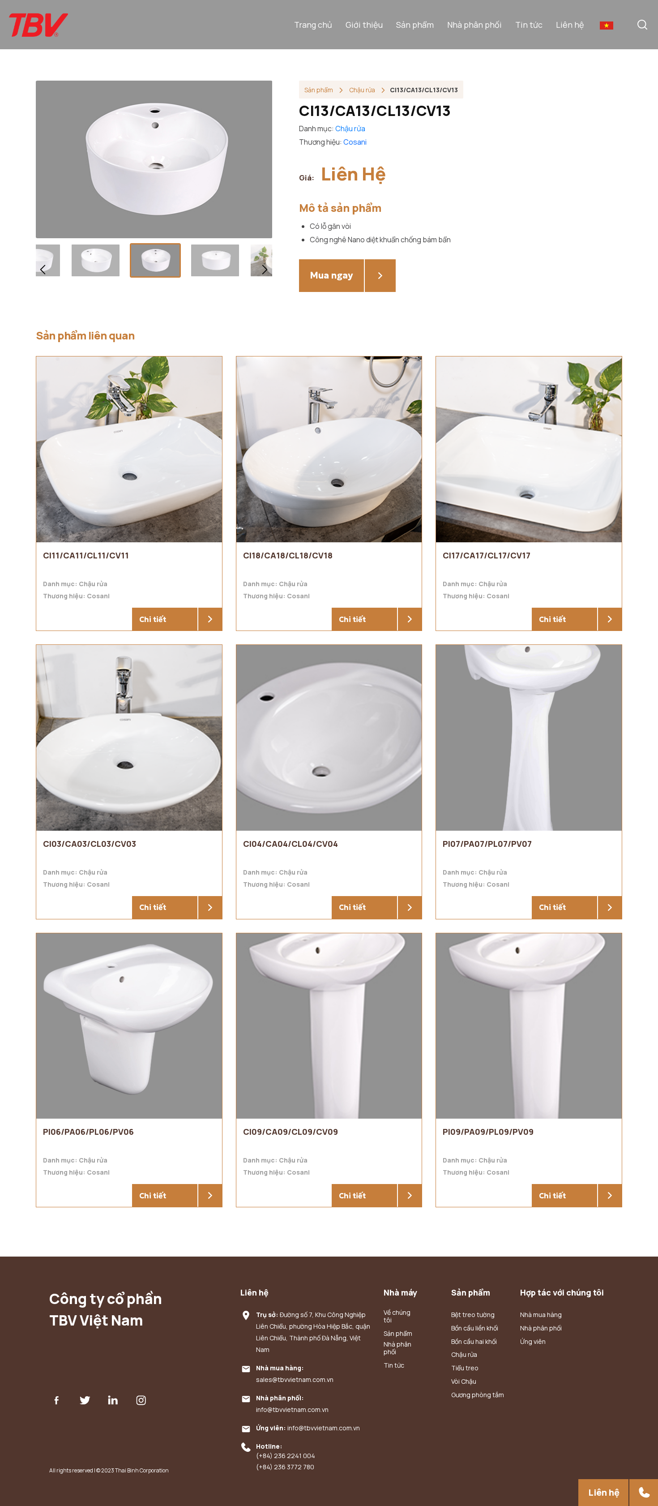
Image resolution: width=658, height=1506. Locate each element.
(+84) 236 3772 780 (285, 1467)
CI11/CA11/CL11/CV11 (86, 555)
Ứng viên (533, 1342)
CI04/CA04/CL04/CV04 (290, 843)
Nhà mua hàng (541, 1315)
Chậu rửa (362, 90)
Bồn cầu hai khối (474, 1342)
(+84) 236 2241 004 (285, 1456)
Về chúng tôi (397, 1316)
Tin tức (529, 24)
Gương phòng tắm (477, 1395)
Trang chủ (313, 24)
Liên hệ (570, 24)
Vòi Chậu (463, 1382)
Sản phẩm (415, 24)
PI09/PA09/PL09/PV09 (488, 1131)
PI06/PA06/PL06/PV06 (88, 1131)
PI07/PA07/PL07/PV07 (487, 843)
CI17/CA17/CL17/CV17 (486, 555)
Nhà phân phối (474, 24)
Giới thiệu (364, 24)
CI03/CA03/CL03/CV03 (89, 843)
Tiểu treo (465, 1368)
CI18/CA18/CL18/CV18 (288, 555)
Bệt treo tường (473, 1315)
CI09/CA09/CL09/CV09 (290, 1131)
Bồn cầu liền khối (474, 1328)
